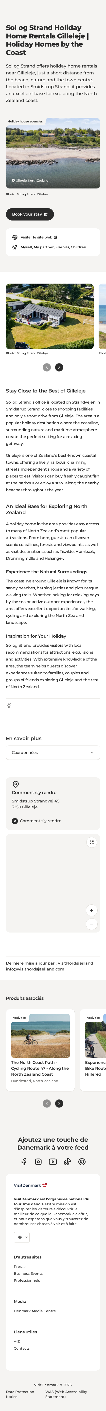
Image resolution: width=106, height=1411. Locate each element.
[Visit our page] (38, 1161)
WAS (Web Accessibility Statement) (66, 1394)
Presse (20, 1266)
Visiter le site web (37, 237)
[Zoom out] (92, 924)
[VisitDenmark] (31, 1185)
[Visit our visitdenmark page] (53, 1161)
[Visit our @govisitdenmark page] (67, 1161)
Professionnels (27, 1280)
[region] (53, 883)
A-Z (17, 1341)
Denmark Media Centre (35, 1311)
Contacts (22, 1348)
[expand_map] (91, 842)
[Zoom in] (92, 910)
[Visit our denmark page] (23, 1161)
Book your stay (27, 214)
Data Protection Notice (20, 1394)
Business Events (28, 1273)
